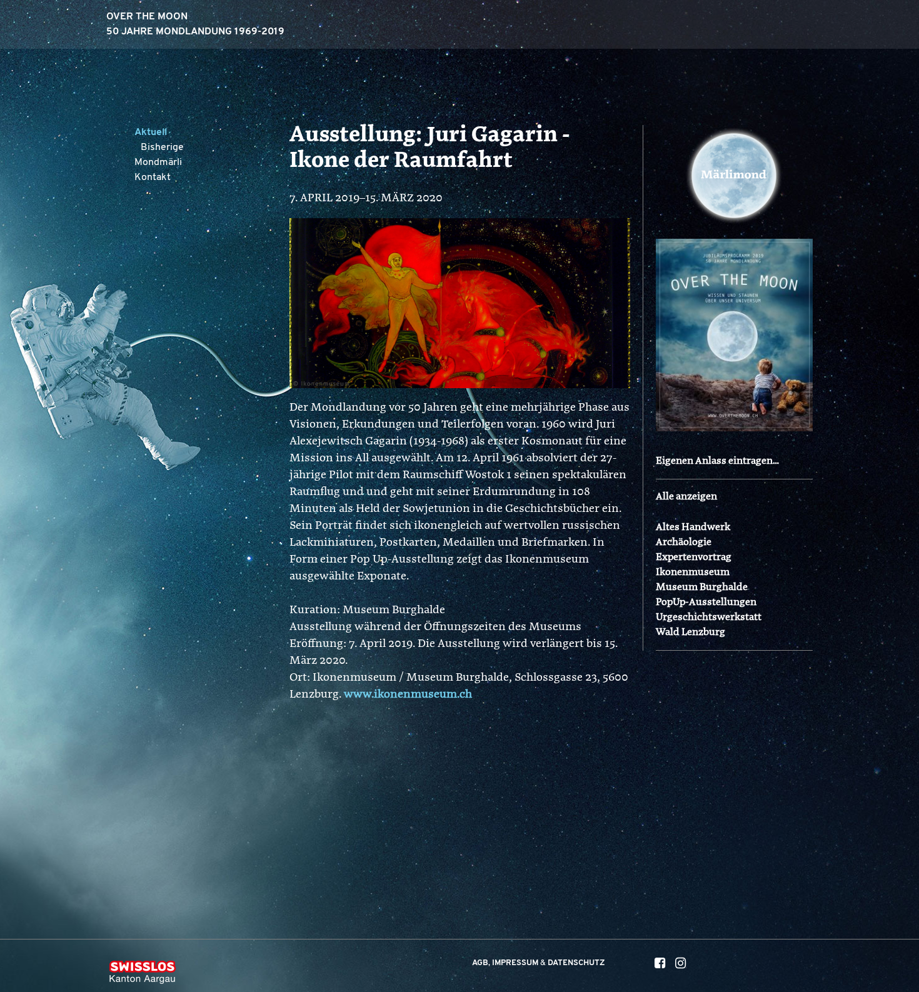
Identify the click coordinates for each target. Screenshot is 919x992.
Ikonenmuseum (693, 573)
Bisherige (162, 148)
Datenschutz (576, 963)
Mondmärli (158, 163)
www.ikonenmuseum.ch (408, 694)
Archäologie (683, 543)
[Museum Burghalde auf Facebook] (660, 964)
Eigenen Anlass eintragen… (717, 461)
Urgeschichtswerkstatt (708, 618)
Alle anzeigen (686, 497)
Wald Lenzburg (690, 633)
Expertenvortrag (693, 558)
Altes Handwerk (693, 528)
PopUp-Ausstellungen (706, 603)
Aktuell (150, 133)
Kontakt (152, 178)
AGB (480, 963)
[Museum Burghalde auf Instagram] (681, 964)
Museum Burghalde (702, 588)
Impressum (515, 963)
